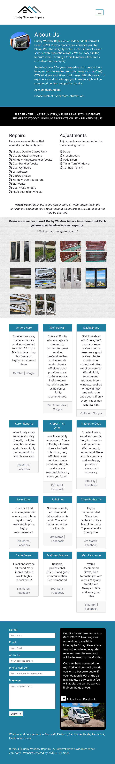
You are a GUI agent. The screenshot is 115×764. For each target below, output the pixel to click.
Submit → (16, 713)
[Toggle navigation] (100, 12)
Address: (14, 655)
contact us (50, 96)
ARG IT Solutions (59, 753)
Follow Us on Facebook (81, 699)
